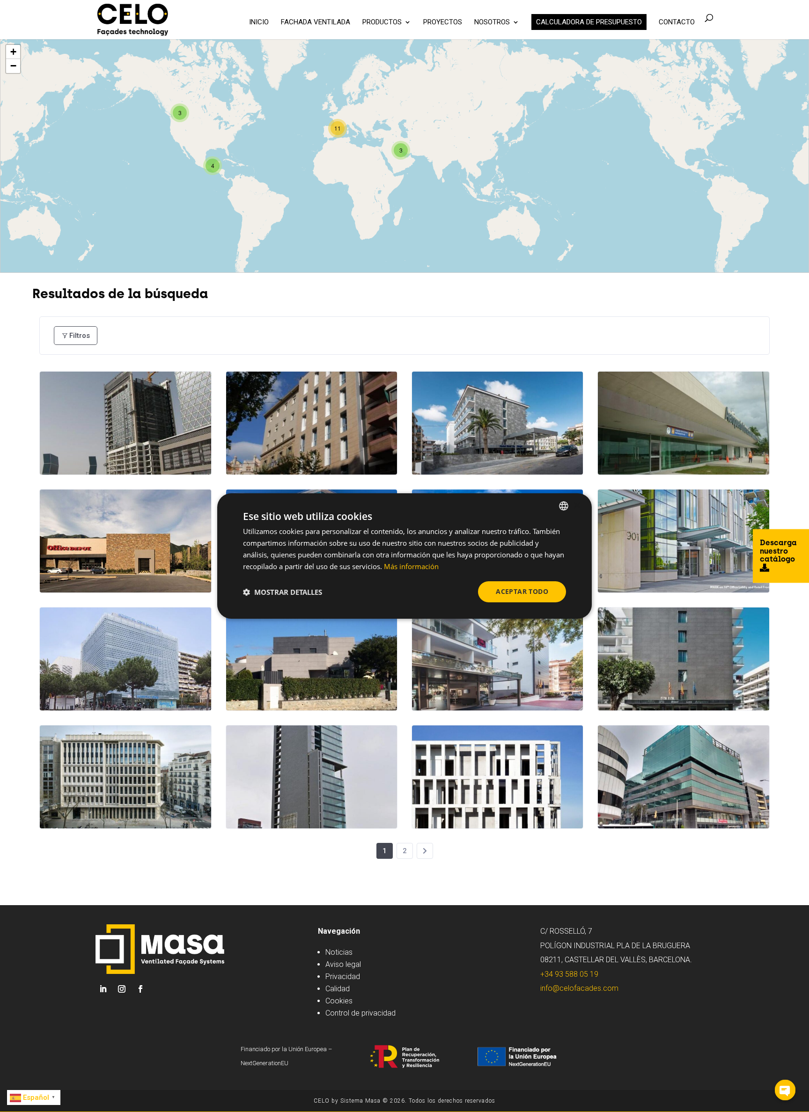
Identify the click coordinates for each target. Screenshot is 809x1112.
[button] (282, 592)
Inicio (259, 22)
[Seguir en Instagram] (121, 988)
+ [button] (13, 52)
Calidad (337, 988)
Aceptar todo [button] (522, 591)
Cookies (339, 1000)
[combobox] (563, 506)
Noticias (339, 952)
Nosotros (492, 22)
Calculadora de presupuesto (589, 22)
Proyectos (442, 22)
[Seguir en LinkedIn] (103, 988)
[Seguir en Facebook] (140, 988)
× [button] (576, 505)
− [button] (13, 66)
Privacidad (342, 976)
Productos (382, 22)
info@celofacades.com (579, 988)
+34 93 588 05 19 (569, 974)
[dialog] (404, 556)
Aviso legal (343, 964)
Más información (411, 566)
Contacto (677, 22)
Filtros (79, 335)
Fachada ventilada (315, 22)
